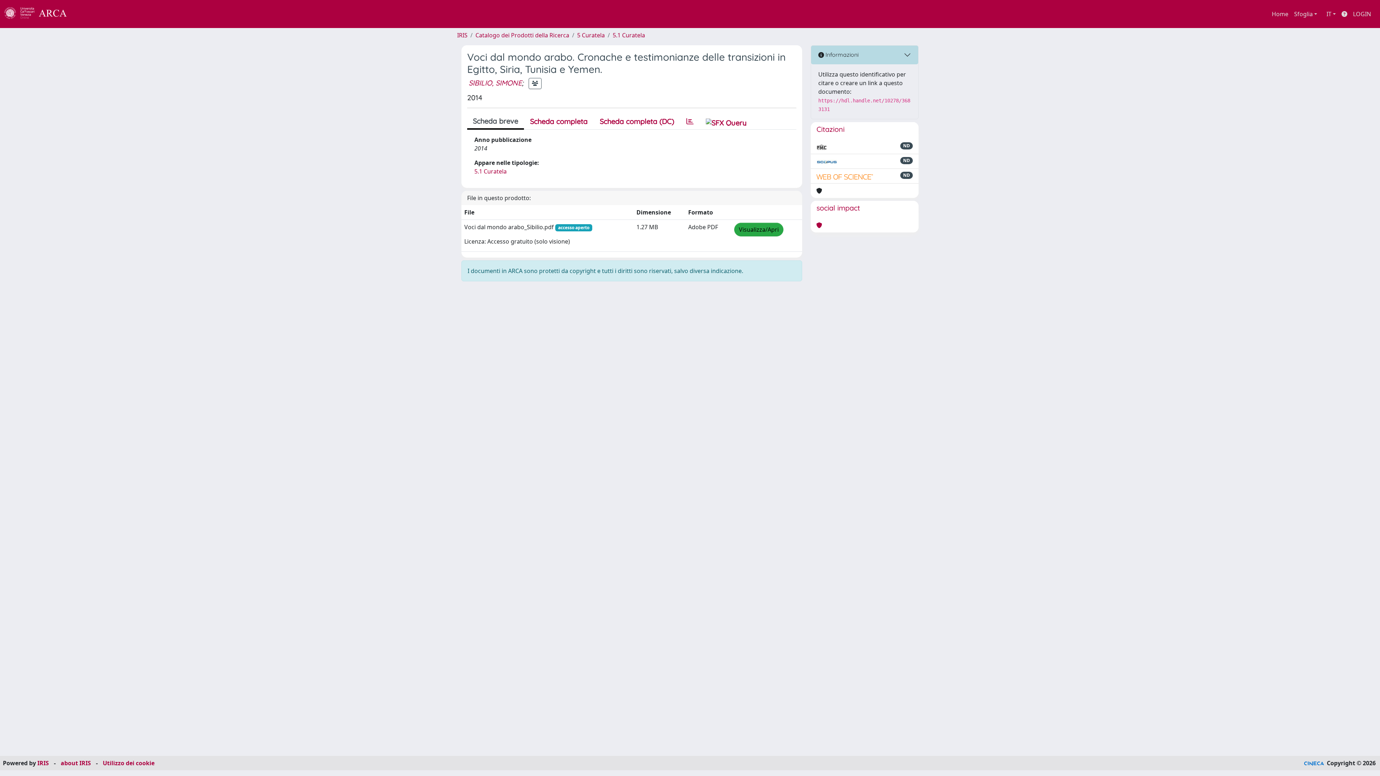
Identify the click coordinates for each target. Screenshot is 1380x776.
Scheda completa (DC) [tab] (637, 121)
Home (1280, 14)
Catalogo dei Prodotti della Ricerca (522, 35)
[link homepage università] (86, 14)
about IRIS (76, 763)
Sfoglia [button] (1303, 14)
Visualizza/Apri (759, 230)
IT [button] (1328, 14)
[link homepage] (39, 14)
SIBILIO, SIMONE (495, 82)
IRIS (462, 35)
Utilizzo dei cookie (129, 763)
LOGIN (1362, 14)
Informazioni (841, 54)
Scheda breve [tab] (495, 120)
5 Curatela (591, 35)
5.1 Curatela (629, 35)
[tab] (690, 121)
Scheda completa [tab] (559, 121)
